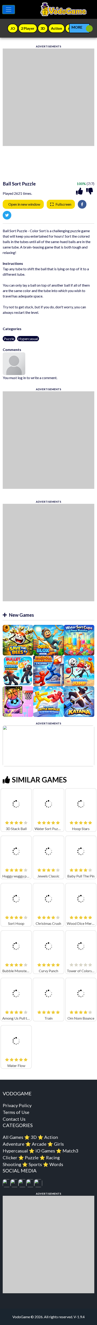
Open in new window (24, 204)
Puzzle (9, 338)
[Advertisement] (48, 97)
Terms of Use (16, 1112)
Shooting (12, 1164)
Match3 (70, 1150)
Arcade (39, 1144)
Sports (35, 1164)
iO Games (45, 1150)
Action (51, 1137)
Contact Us (14, 1119)
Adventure (13, 1144)
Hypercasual (28, 338)
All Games (13, 1137)
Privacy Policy (17, 1105)
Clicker (10, 1157)
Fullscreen (63, 204)
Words (56, 1164)
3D (34, 1137)
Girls (59, 1144)
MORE (77, 27)
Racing (53, 1157)
